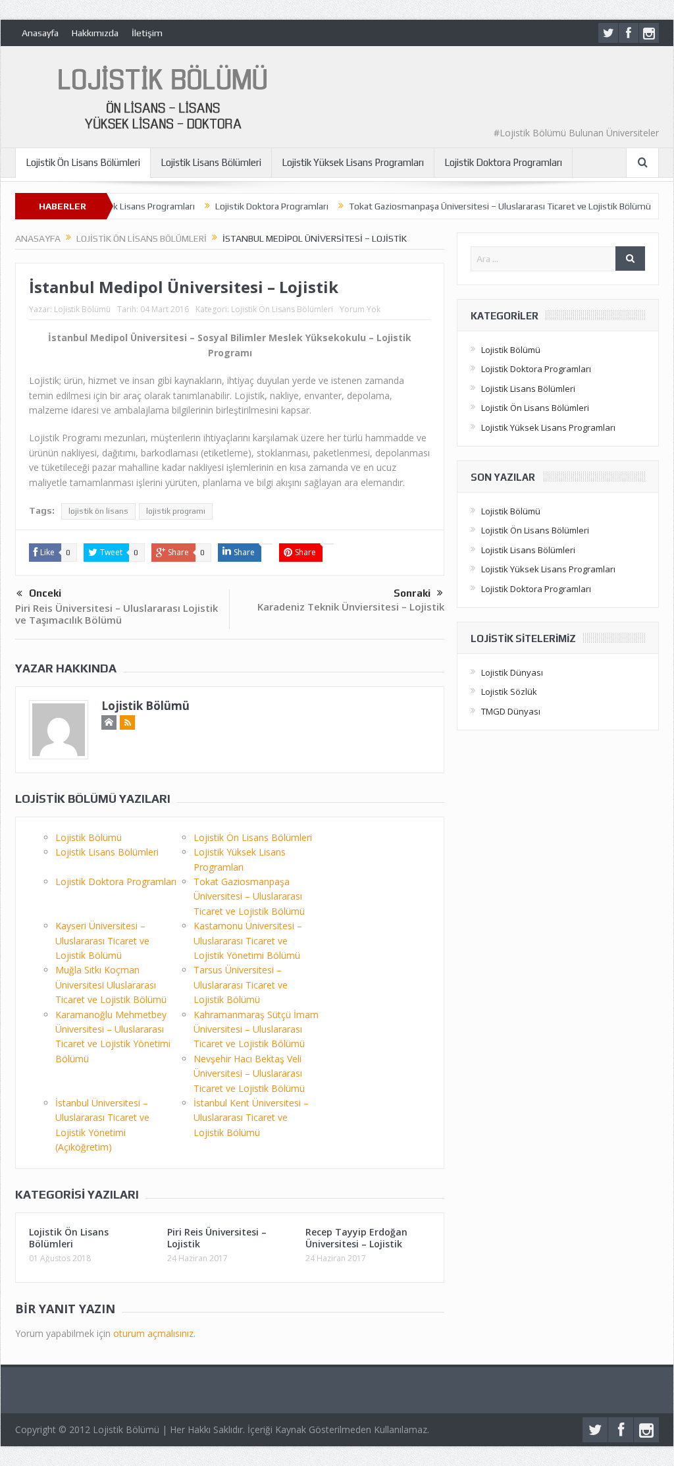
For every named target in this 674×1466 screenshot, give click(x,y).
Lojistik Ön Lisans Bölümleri (83, 162)
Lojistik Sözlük (509, 691)
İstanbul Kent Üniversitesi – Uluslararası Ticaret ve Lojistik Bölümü (251, 1118)
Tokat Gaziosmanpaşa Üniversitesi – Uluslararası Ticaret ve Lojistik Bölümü (472, 206)
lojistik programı (175, 511)
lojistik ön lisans (98, 511)
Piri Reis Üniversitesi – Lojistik (217, 1238)
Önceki (45, 593)
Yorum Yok (360, 309)
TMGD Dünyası (510, 711)
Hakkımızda (95, 33)
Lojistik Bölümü (82, 309)
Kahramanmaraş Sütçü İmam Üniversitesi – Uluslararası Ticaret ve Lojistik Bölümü (256, 1029)
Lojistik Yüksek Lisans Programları (353, 162)
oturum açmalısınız (153, 1333)
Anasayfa (40, 33)
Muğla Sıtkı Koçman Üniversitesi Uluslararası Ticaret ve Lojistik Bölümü (111, 985)
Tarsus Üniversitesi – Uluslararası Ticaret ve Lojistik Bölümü (241, 985)
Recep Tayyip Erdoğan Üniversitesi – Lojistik (356, 1238)
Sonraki (412, 593)
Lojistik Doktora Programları (503, 162)
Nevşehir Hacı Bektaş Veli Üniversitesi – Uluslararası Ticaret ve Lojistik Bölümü (249, 1073)
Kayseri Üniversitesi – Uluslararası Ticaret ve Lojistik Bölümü (102, 940)
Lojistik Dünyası (512, 672)
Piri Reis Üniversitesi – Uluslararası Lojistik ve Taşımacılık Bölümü (116, 613)
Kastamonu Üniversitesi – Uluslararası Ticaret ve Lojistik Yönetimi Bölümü (248, 940)
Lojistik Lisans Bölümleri (211, 162)
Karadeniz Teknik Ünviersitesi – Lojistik (350, 606)
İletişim (147, 33)
